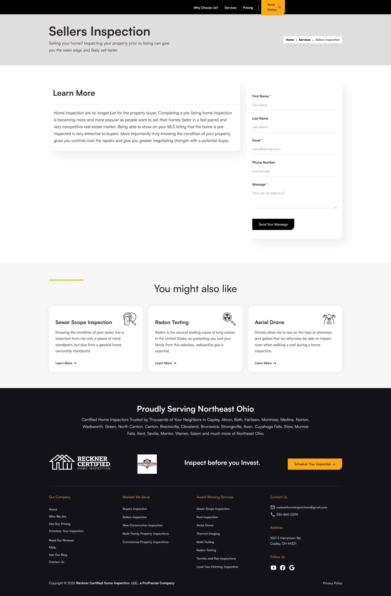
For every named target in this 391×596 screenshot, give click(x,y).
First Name (261, 96)
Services (305, 40)
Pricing (248, 8)
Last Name (260, 118)
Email (257, 140)
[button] (206, 7)
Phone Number (263, 162)
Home (290, 40)
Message (260, 184)
